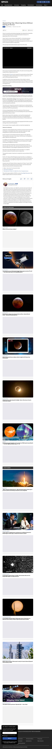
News (4, 26)
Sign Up (9, 738)
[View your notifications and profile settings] (44, 2)
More (45, 5)
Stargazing (23, 5)
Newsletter (31, 30)
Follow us (25, 30)
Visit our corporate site (36, 731)
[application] (18, 57)
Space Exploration (8, 5)
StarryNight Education (25, 173)
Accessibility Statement (18, 740)
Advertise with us (29, 740)
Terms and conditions (29, 738)
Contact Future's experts (18, 738)
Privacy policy (40, 738)
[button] (47, 1)
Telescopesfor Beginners (8, 169)
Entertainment (31, 5)
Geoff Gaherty (9, 26)
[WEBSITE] (17, 183)
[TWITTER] (15, 183)
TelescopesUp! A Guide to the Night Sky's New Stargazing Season (15, 171)
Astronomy (16, 5)
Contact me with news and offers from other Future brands (9, 735)
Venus (11, 74)
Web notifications (41, 740)
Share (5, 30)
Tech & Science (39, 5)
